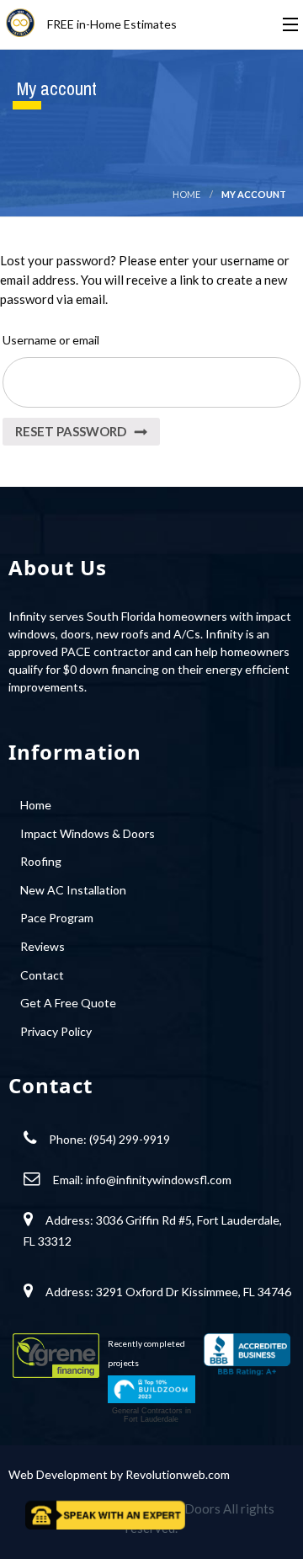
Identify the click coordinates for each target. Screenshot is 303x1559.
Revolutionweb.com (177, 1474)
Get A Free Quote (68, 1003)
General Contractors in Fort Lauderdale (151, 1415)
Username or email (51, 340)
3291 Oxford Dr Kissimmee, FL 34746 (193, 1291)
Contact (42, 975)
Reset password (70, 431)
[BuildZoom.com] (151, 1389)
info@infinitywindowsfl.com (158, 1179)
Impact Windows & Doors (87, 833)
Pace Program (56, 917)
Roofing (40, 861)
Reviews (42, 946)
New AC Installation (73, 890)
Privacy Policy (56, 1031)
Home (186, 194)
